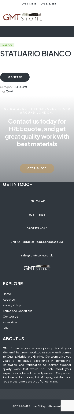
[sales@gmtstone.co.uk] (37, 247)
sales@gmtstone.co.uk (37, 255)
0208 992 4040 (37, 228)
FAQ (6, 327)
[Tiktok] (47, 261)
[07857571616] (37, 193)
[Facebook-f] (27, 261)
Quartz (10, 91)
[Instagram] (33, 261)
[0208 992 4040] (37, 220)
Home (7, 293)
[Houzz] (40, 261)
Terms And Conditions (17, 310)
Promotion (10, 322)
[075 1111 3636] (37, 206)
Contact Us (10, 316)
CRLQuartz (20, 86)
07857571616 (37, 201)
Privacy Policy (12, 305)
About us (9, 299)
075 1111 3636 (37, 214)
